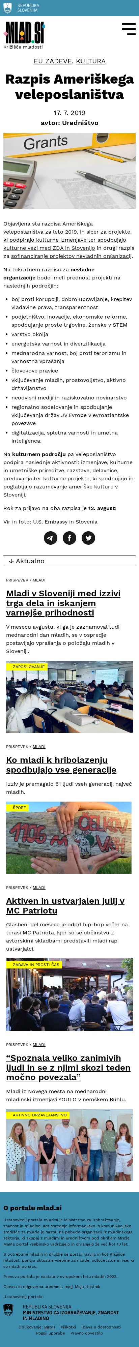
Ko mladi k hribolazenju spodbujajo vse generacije (61, 765)
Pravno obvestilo (87, 1333)
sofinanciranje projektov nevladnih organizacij (71, 256)
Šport (19, 807)
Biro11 (49, 1327)
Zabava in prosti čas (36, 964)
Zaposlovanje (29, 666)
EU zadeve (53, 61)
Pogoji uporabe (50, 1333)
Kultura (91, 61)
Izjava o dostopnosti (101, 1327)
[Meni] (129, 29)
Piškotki (68, 1327)
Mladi (39, 580)
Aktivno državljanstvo (40, 1115)
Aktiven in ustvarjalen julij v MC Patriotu (65, 906)
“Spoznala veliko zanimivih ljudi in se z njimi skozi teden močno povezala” (68, 1067)
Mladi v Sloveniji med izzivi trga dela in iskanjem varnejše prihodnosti (63, 603)
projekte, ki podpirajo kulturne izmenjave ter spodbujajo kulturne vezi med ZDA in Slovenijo (67, 240)
